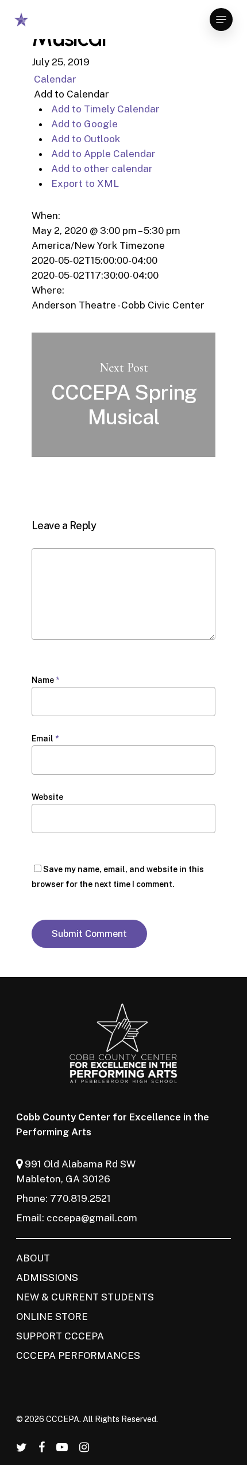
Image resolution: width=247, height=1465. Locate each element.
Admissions (47, 1277)
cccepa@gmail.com (92, 1218)
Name (45, 680)
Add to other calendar (101, 168)
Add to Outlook (84, 138)
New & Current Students (85, 1297)
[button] (70, 94)
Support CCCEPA (60, 1336)
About (33, 1258)
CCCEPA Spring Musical (123, 395)
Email (45, 738)
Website (47, 797)
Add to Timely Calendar (104, 109)
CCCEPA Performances (78, 1355)
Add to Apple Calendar (102, 153)
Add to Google (83, 124)
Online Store (52, 1316)
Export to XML (84, 183)
